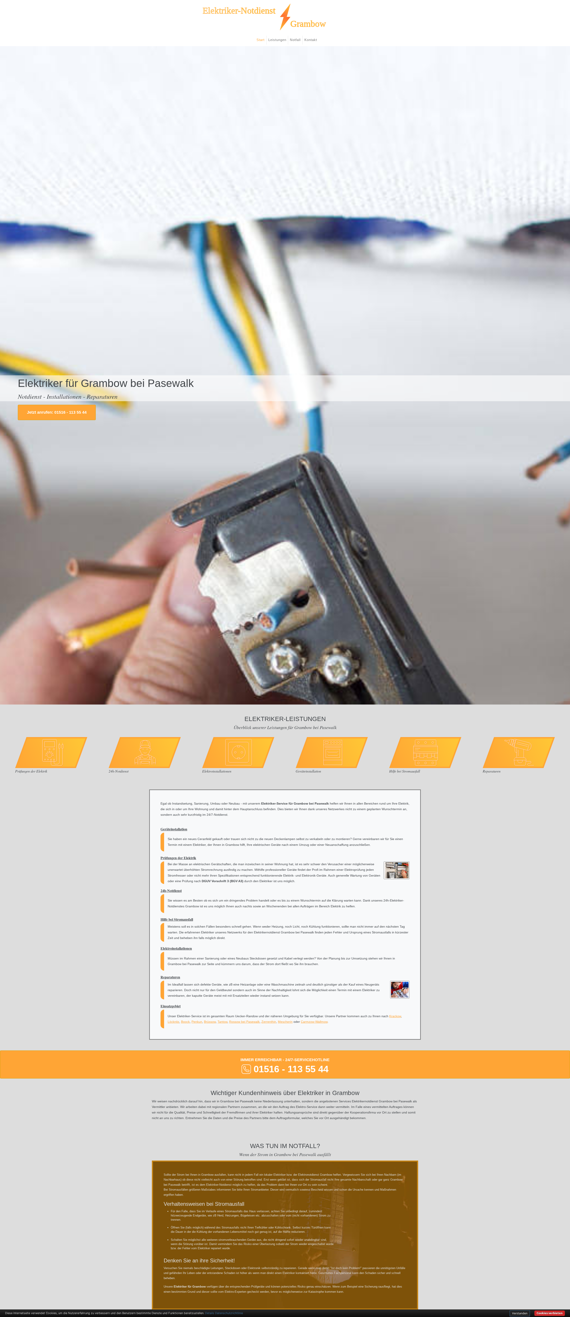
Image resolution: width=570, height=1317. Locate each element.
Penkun (196, 1021)
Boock (185, 1021)
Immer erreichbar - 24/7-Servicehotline (285, 1066)
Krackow (395, 1016)
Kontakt (310, 40)
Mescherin (285, 1021)
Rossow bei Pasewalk (244, 1021)
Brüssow (210, 1021)
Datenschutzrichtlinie (229, 1313)
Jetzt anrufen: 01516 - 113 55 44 (57, 412)
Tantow (222, 1021)
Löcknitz (173, 1021)
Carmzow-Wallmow (314, 1021)
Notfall (295, 40)
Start (260, 40)
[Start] (285, 16)
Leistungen (277, 40)
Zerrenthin (268, 1021)
